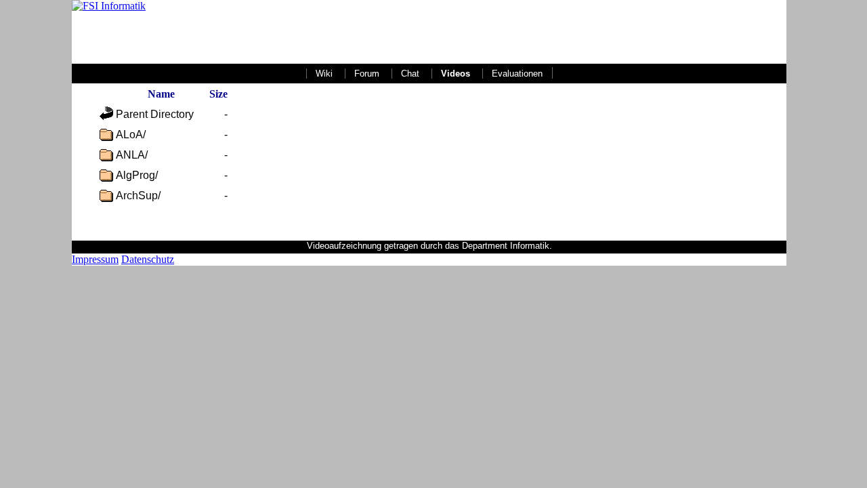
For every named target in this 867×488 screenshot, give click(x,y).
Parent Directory (155, 114)
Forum (366, 73)
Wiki (324, 73)
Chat (410, 73)
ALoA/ (131, 134)
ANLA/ (132, 155)
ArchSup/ (138, 195)
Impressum (95, 259)
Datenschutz (147, 259)
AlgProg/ (137, 175)
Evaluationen (517, 73)
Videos (455, 73)
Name (161, 94)
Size (218, 94)
